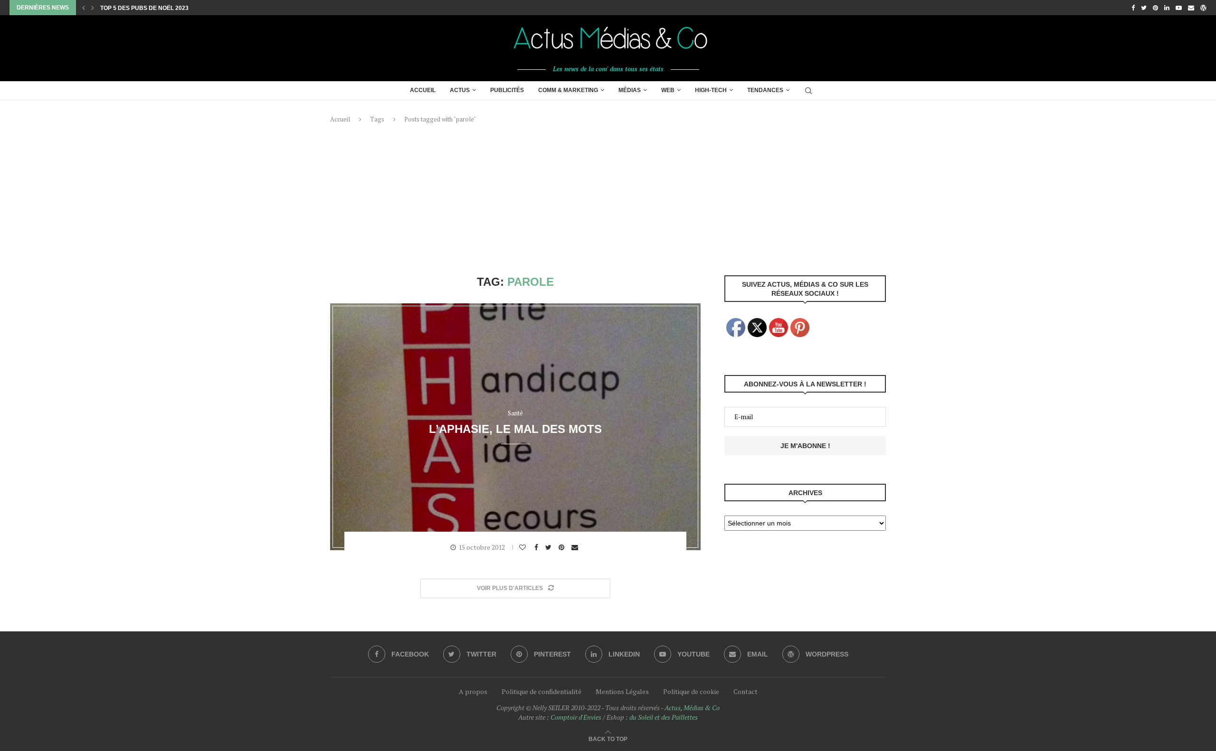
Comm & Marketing (568, 90)
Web (667, 90)
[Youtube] (1179, 7)
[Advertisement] (608, 199)
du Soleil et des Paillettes (663, 717)
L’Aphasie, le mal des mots (515, 428)
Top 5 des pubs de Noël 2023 (144, 8)
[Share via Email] (575, 547)
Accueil (423, 90)
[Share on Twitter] (549, 547)
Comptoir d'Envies (576, 717)
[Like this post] (523, 547)
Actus (460, 90)
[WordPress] (1203, 7)
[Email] (1191, 7)
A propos (473, 691)
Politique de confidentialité (541, 691)
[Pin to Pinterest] (563, 547)
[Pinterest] (1155, 7)
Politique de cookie (691, 691)
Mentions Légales (622, 691)
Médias (629, 90)
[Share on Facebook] (537, 547)
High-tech (711, 90)
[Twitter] (1144, 7)
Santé (515, 413)
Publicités (507, 90)
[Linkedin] (1166, 7)
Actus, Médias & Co (692, 707)
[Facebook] (1133, 7)
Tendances (765, 90)
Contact (745, 691)
